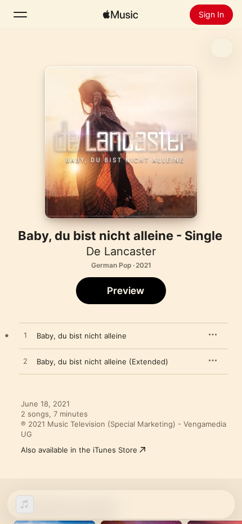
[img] (120, 15)
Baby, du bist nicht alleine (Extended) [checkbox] (102, 361)
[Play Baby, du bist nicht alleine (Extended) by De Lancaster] (25, 361)
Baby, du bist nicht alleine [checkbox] (82, 335)
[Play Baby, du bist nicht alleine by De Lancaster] (25, 336)
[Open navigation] (20, 14)
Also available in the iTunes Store (79, 449)
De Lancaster (121, 251)
